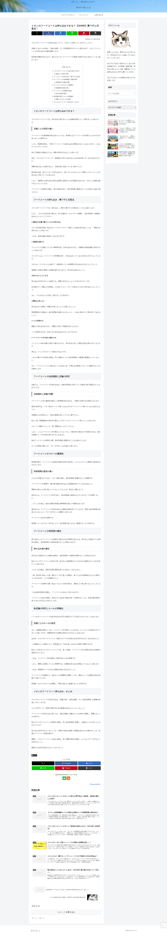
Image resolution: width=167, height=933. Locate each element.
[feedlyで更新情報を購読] (64, 778)
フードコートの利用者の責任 (63, 90)
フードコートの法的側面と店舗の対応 (65, 79)
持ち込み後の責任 (61, 93)
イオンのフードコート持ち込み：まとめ (66, 102)
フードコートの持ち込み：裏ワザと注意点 (67, 76)
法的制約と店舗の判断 (62, 82)
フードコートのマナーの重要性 (63, 85)
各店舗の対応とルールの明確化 (63, 96)
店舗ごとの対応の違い (62, 74)
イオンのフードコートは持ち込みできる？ (67, 71)
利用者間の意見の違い (62, 88)
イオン (35, 755)
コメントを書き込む (66, 912)
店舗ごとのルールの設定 (63, 99)
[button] (95, 33)
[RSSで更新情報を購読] (68, 778)
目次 (63, 67)
